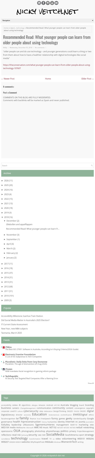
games (62, 418)
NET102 (52, 427)
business (6, 408)
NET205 (66, 427)
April (9, 244)
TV (50, 439)
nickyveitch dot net (56, 455)
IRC (76, 422)
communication (44, 408)
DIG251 (70, 411)
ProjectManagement (85, 431)
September (12, 239)
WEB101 (81, 438)
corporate (5, 411)
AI (20, 405)
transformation (34, 439)
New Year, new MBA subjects (14, 328)
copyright (90, 408)
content (69, 408)
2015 (6, 272)
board (81, 405)
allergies (35, 405)
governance (6, 421)
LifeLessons (28, 424)
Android (49, 405)
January (10, 257)
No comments (40, 47)
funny (54, 418)
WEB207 (5, 442)
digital (12, 28)
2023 (6, 194)
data (41, 411)
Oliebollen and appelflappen (19, 224)
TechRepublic (11, 376)
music (45, 427)
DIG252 (76, 411)
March (10, 248)
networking (88, 427)
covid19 (13, 411)
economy (27, 415)
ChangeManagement (28, 408)
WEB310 (19, 442)
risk (19, 435)
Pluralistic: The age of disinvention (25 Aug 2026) (26, 364)
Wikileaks (49, 442)
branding (89, 405)
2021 (6, 203)
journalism (90, 422)
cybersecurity (30, 411)
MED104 (5, 427)
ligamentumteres (45, 424)
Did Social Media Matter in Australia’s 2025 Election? (25, 320)
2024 (6, 189)
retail (14, 435)
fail (17, 418)
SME (44, 435)
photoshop (40, 431)
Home (6, 28)
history (44, 422)
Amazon (42, 405)
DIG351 (83, 411)
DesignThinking (59, 411)
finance (33, 418)
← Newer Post (7, 78)
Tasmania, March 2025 (11, 332)
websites (26, 442)
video (58, 438)
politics (64, 431)
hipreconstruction (31, 421)
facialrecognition (8, 418)
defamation (48, 411)
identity (61, 421)
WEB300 (12, 442)
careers (15, 408)
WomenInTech (69, 441)
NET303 (72, 427)
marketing (83, 424)
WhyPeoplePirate (38, 442)
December (12, 220)
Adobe (15, 405)
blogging (74, 405)
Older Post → (87, 78)
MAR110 (73, 425)
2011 (6, 291)
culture (20, 411)
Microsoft (29, 427)
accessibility (6, 405)
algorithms (26, 405)
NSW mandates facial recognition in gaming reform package (30, 371)
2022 (6, 199)
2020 (6, 208)
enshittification (66, 415)
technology (20, 28)
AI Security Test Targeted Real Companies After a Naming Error (31, 378)
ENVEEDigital (80, 414)
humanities (52, 422)
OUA (16, 431)
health (16, 421)
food (38, 419)
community (58, 408)
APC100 (57, 405)
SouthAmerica (71, 435)
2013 (6, 282)
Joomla (82, 421)
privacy (72, 431)
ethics (91, 415)
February (11, 253)
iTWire (8, 347)
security (32, 434)
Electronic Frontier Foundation (20, 354)
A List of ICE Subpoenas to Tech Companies (23, 356)
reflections (6, 435)
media (13, 427)
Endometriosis (54, 415)
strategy (89, 434)
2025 (6, 185)
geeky (69, 418)
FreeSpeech (46, 418)
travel (45, 438)
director (19, 415)
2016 (6, 268)
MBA (92, 425)
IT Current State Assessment (14, 324)
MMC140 (38, 427)
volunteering (69, 438)
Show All (91, 383)
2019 (6, 212)
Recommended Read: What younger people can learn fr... (32, 228)
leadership (16, 424)
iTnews (8, 369)
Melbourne (20, 427)
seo (39, 435)
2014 (6, 277)
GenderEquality (79, 418)
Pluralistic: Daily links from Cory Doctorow (26, 361)
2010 (6, 295)
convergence (79, 408)
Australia (65, 405)
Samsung (24, 435)
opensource (6, 431)
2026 (6, 180)
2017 (6, 263)
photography (28, 431)
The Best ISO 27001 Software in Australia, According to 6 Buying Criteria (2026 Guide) (41, 349)
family (24, 418)
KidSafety (5, 424)
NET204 (60, 427)
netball (79, 427)
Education (39, 414)
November (12, 234)
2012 (6, 286)
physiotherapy (53, 431)
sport (81, 435)
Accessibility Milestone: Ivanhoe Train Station (22, 316)
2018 (6, 217)
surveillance (5, 439)
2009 (6, 300)
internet (69, 421)
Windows (57, 442)
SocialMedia (55, 434)
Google (90, 418)
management (62, 424)
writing (80, 442)
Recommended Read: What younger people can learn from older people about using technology (46, 39)
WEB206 (90, 438)
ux (54, 439)
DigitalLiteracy (7, 414)
